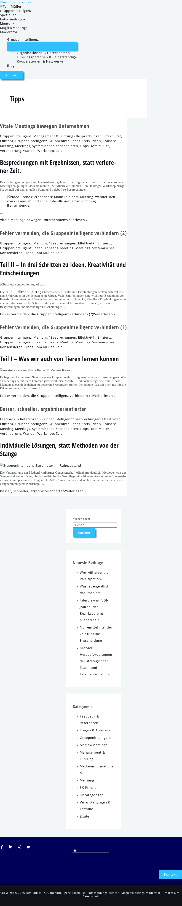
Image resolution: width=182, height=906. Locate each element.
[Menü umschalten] (42, 46)
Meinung (40, 243)
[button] (11, 75)
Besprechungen (89, 136)
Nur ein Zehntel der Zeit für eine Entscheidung (96, 634)
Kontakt (170, 874)
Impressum (171, 892)
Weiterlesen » (44, 220)
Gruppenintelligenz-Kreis (69, 141)
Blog (11, 65)
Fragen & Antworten (96, 730)
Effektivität (112, 136)
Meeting (6, 146)
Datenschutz (91, 896)
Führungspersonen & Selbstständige (47, 57)
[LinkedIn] (10, 847)
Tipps (84, 146)
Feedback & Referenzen (19, 419)
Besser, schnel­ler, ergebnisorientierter (43, 408)
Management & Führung (53, 136)
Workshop (45, 151)
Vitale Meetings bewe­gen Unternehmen (44, 126)
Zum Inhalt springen (17, 2)
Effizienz (7, 141)
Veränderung (10, 151)
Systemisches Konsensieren (55, 146)
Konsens (110, 141)
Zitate (84, 816)
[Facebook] (2, 847)
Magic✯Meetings (94, 745)
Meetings (22, 146)
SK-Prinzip (88, 787)
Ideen (96, 141)
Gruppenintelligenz (23, 39)
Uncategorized (92, 795)
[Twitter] (28, 847)
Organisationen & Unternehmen (43, 53)
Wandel (29, 151)
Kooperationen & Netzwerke (40, 61)
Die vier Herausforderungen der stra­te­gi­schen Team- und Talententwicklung (96, 661)
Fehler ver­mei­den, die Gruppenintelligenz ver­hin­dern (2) (63, 233)
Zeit (59, 151)
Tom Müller (100, 146)
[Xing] (19, 847)
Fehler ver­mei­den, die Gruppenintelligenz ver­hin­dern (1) (63, 327)
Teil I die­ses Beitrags (26, 292)
